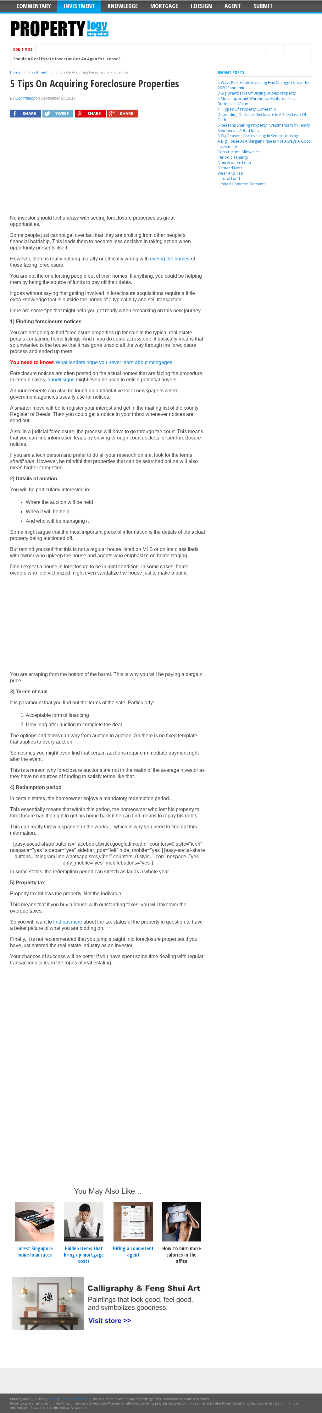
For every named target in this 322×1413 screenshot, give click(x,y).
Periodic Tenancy (233, 157)
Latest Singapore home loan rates (34, 1251)
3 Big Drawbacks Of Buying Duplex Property (257, 93)
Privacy (65, 1399)
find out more (67, 922)
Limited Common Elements (241, 184)
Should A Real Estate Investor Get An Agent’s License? (66, 56)
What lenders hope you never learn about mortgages (114, 362)
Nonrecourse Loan (234, 162)
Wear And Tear (231, 173)
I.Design (201, 6)
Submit (263, 6)
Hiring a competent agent (133, 1251)
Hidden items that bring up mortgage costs (84, 1254)
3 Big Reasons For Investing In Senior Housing (258, 136)
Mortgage (164, 6)
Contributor (25, 98)
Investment (79, 6)
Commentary (33, 6)
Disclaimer (81, 1399)
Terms (52, 1399)
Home (15, 72)
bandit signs (61, 379)
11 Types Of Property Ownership (247, 109)
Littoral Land (229, 178)
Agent (233, 6)
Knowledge (123, 6)
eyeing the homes (170, 258)
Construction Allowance (239, 152)
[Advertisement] (107, 169)
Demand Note (230, 168)
